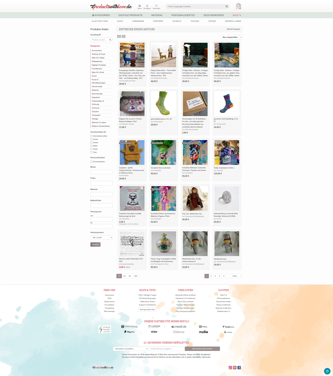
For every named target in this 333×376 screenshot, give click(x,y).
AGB (109, 298)
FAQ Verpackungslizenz (185, 311)
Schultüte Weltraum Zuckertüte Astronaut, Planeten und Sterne (194, 169)
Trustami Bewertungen (185, 305)
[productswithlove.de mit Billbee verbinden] (203, 327)
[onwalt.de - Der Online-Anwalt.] (178, 327)
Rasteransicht (119, 36)
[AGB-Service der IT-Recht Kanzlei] (104, 330)
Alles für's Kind (100, 21)
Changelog (109, 308)
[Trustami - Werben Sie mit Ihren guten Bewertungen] (228, 327)
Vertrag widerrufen (147, 309)
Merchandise (109, 311)
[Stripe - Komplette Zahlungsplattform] (154, 332)
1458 (234, 276)
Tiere (95, 152)
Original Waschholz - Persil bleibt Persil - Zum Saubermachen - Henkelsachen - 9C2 (163, 73)
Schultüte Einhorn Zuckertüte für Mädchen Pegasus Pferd (163, 215)
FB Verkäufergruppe (147, 298)
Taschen (195, 21)
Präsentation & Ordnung (98, 102)
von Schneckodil (156, 122)
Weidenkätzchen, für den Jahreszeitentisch (191, 260)
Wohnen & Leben (233, 21)
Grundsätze (109, 305)
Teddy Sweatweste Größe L (224, 168)
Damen (95, 142)
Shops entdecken (223, 305)
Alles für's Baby (98, 58)
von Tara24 (218, 219)
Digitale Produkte (131, 15)
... (228, 276)
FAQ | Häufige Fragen (147, 295)
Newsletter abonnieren (202, 349)
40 (124, 276)
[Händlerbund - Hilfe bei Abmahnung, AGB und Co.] (129, 327)
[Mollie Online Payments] (203, 332)
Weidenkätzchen (220, 259)
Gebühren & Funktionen (185, 298)
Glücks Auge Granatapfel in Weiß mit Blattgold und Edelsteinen (163, 260)
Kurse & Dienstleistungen (98, 81)
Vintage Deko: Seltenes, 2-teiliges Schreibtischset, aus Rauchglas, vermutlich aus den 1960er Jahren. (195, 73)
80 (130, 276)
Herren (95, 139)
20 (119, 276)
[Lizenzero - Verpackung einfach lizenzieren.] (154, 327)
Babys (95, 146)
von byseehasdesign (126, 264)
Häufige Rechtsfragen (185, 308)
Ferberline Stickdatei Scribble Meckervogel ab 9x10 (130, 215)
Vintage (212, 21)
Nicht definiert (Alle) (100, 136)
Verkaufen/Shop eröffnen (185, 295)
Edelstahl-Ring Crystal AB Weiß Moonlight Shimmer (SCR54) (226, 215)
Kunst (120, 21)
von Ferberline (124, 219)
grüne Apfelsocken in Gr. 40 (161, 119)
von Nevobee (124, 175)
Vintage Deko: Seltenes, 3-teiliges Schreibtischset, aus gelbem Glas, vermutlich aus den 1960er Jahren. (227, 73)
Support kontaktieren (147, 305)
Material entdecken (223, 308)
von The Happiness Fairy (159, 264)
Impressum (109, 295)
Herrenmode (97, 86)
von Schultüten (156, 170)
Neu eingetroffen (230, 37)
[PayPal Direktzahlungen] (129, 332)
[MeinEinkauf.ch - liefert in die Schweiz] (228, 332)
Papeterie (158, 21)
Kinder (95, 149)
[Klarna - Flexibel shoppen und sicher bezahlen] (179, 332)
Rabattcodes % (223, 311)
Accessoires (97, 50)
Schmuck (176, 21)
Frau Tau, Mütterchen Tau (192, 214)
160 (135, 276)
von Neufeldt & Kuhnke (127, 81)
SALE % (237, 15)
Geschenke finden (223, 301)
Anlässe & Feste (98, 54)
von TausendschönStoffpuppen (193, 216)
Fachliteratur (97, 69)
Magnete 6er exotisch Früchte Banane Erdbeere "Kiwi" (130, 120)
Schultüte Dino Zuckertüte (160, 168)
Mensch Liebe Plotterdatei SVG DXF (131, 260)
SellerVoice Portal (147, 301)
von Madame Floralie (126, 124)
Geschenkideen (214, 15)
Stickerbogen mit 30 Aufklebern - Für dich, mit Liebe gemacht (194, 120)
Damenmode (138, 21)
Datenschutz (109, 301)
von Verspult (218, 170)
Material (157, 15)
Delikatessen (97, 61)
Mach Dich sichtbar (185, 301)
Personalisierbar (99, 162)
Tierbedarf (96, 115)
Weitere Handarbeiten (101, 126)
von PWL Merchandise (190, 129)
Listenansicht (124, 36)
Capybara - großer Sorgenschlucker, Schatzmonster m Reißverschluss (131, 170)
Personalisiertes (183, 15)
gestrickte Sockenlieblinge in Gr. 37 (226, 120)
